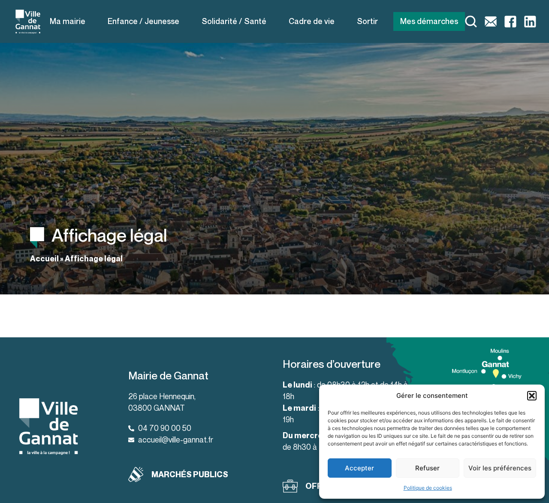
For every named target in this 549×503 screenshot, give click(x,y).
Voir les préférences (499, 468)
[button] (532, 395)
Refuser (427, 468)
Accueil (44, 258)
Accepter (359, 468)
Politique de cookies (428, 488)
